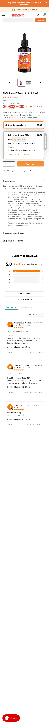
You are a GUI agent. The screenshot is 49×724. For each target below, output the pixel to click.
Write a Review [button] (25, 294)
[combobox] (18, 20)
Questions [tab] (25, 307)
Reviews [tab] (9, 307)
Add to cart (30, 164)
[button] (36, 353)
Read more (32, 118)
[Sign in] (38, 15)
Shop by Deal (5, 15)
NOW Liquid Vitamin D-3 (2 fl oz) (18, 347)
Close (46, 2)
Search (41, 20)
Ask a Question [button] (26, 299)
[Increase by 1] (13, 163)
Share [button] (12, 353)
